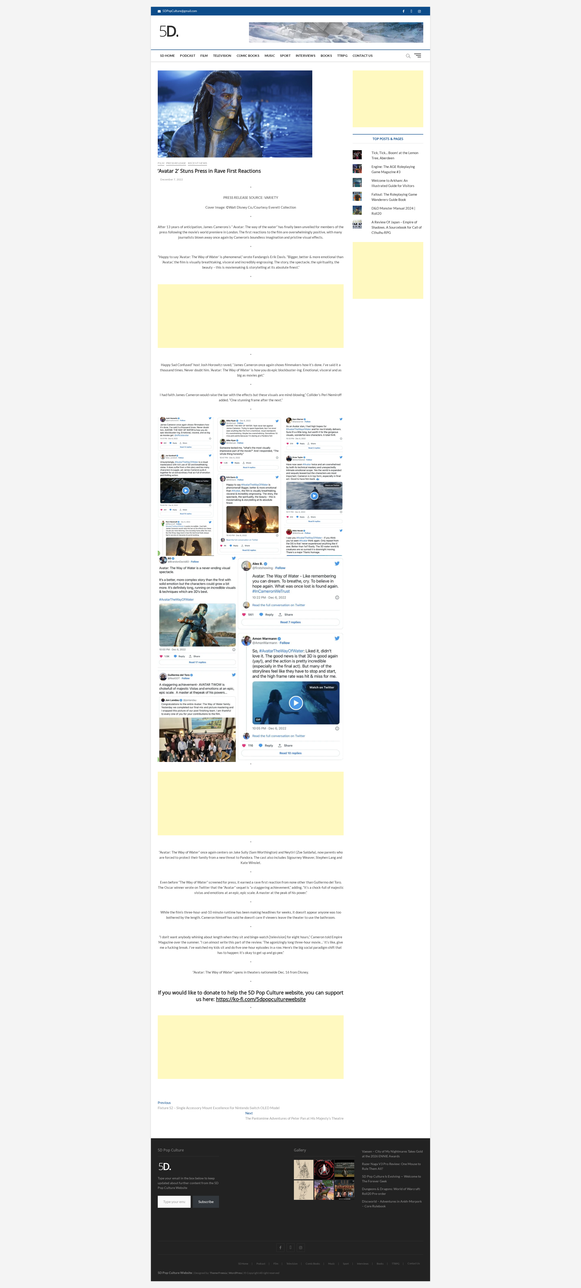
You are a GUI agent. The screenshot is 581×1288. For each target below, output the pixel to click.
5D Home (167, 55)
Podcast (187, 55)
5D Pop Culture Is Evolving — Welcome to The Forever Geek (391, 1178)
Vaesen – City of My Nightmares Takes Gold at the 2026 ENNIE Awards (392, 1153)
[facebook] (403, 11)
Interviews (305, 55)
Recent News (197, 163)
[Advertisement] (251, 316)
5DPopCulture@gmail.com (179, 11)
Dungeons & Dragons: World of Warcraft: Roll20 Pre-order (391, 1191)
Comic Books (248, 55)
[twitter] (411, 11)
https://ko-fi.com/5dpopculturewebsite (261, 999)
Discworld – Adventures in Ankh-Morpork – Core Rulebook (392, 1203)
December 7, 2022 (171, 179)
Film (204, 55)
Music (270, 55)
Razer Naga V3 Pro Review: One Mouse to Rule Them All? (391, 1166)
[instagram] (419, 11)
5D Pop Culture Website (175, 1273)
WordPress (235, 1273)
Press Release (176, 163)
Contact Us (363, 55)
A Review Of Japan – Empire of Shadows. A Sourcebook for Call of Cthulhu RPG (397, 227)
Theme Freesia (218, 1273)
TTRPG (342, 55)
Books (326, 55)
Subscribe (206, 1201)
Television (222, 55)
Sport (285, 55)
